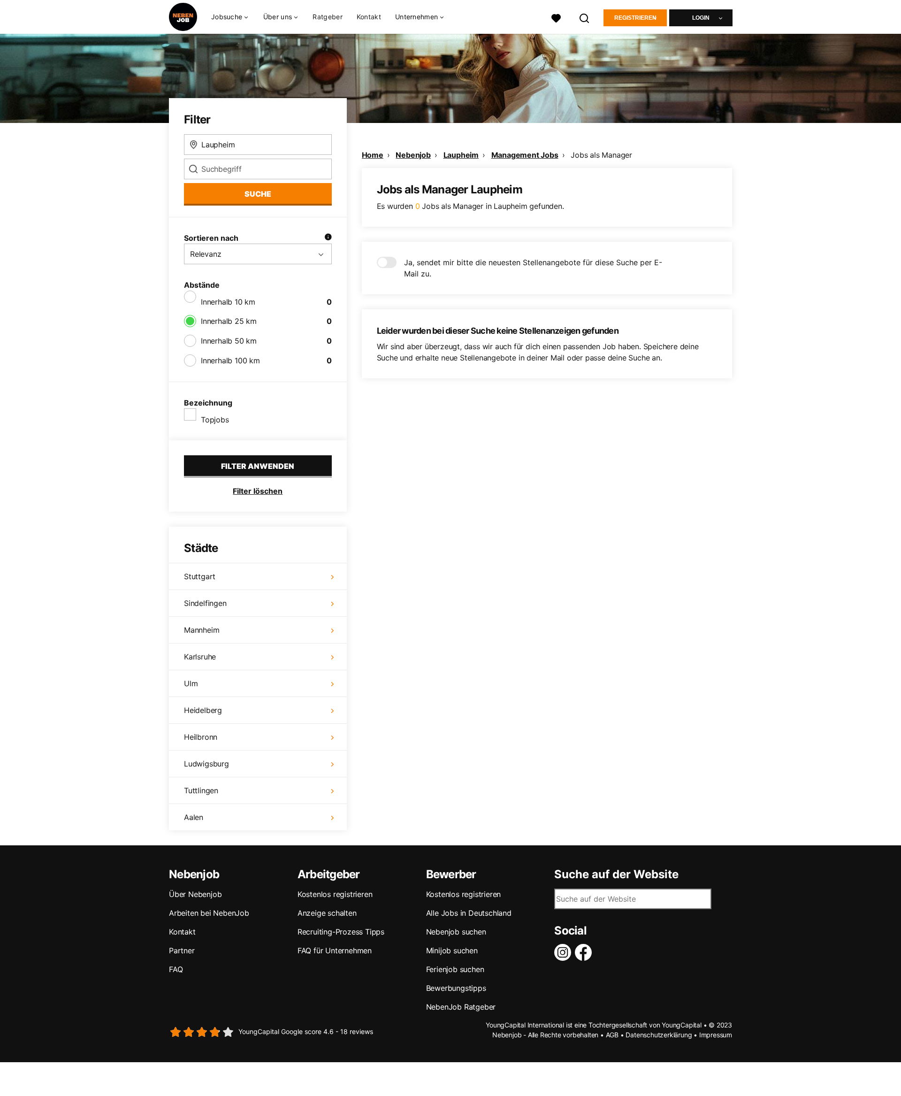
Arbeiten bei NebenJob (209, 913)
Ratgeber (327, 17)
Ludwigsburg (206, 763)
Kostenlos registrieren (335, 894)
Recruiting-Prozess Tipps (341, 931)
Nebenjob (413, 155)
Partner (182, 950)
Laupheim (461, 155)
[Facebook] (585, 952)
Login (701, 18)
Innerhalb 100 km (230, 360)
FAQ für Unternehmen (335, 950)
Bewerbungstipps (456, 988)
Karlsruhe (200, 656)
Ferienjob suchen (455, 969)
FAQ (176, 969)
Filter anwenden (257, 466)
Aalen (193, 817)
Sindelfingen (205, 603)
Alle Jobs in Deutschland (469, 913)
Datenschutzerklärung (659, 1035)
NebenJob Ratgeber (461, 1007)
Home (372, 155)
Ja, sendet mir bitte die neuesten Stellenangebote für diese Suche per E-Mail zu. (533, 268)
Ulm (191, 683)
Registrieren (635, 18)
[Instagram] (564, 952)
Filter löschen (258, 491)
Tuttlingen (201, 790)
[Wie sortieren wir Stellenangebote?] (328, 238)
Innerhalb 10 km (228, 302)
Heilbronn (200, 737)
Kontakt (369, 17)
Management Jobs (524, 155)
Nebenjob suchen (456, 931)
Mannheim (201, 630)
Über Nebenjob (195, 894)
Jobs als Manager (601, 155)
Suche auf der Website (616, 874)
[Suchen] (585, 17)
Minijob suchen (452, 950)
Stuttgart (199, 576)
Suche (257, 194)
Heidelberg (203, 710)
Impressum (715, 1035)
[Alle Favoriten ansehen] (556, 17)
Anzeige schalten (327, 913)
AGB (612, 1035)
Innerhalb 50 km (229, 340)
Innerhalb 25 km (229, 321)
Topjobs (215, 419)
